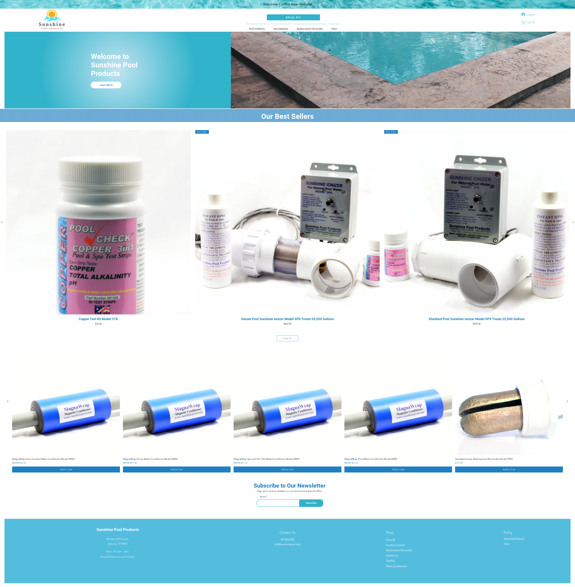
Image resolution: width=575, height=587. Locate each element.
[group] (287, 228)
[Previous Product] (2, 222)
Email (263, 496)
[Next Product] (573, 222)
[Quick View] (98, 222)
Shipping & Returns (514, 538)
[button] (529, 22)
